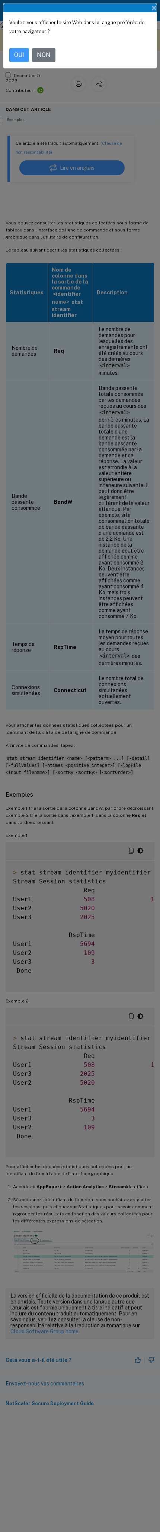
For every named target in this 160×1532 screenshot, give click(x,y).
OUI (19, 54)
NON (44, 54)
